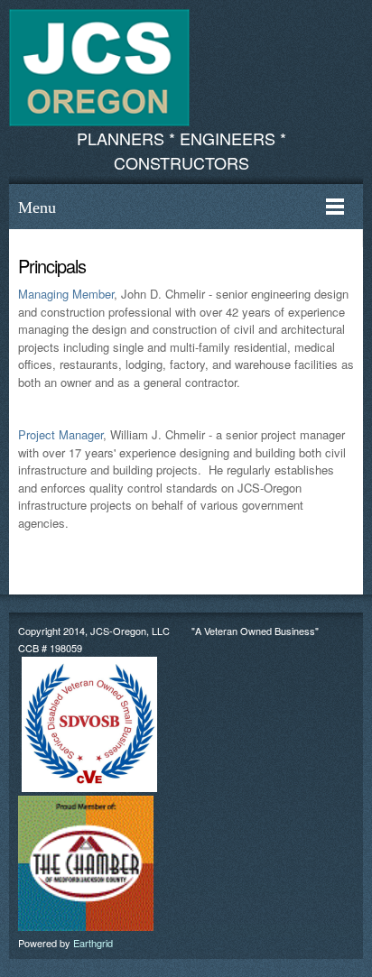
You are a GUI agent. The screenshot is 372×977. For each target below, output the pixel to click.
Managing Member (66, 293)
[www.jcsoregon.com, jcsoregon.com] (99, 67)
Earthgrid (93, 943)
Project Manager (60, 434)
